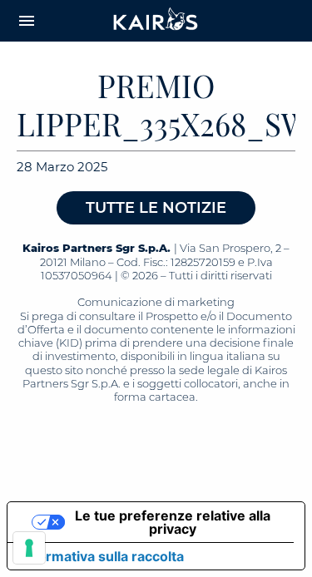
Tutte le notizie (156, 208)
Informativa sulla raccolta (102, 556)
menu (27, 21)
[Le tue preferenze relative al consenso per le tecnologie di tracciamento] (29, 548)
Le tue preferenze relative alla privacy (172, 522)
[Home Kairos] (156, 21)
